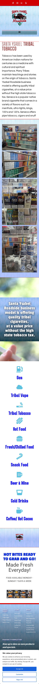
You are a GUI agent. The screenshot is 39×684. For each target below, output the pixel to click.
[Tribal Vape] (19, 387)
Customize (19, 674)
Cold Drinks (19, 500)
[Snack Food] (19, 456)
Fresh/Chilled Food (19, 446)
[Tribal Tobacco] (19, 405)
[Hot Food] (19, 421)
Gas (19, 377)
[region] (19, 667)
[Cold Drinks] (19, 492)
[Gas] (19, 369)
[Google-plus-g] (22, 3)
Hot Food (19, 429)
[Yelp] (26, 3)
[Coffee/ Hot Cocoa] (19, 510)
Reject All (19, 680)
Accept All (19, 669)
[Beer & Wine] (19, 475)
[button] (19, 32)
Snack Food (19, 464)
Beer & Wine (19, 482)
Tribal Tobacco (19, 413)
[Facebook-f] (13, 3)
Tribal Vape (19, 395)
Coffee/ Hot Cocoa (19, 518)
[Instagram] (17, 3)
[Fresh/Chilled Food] (19, 438)
